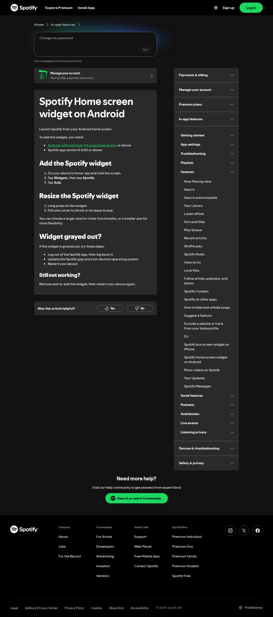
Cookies (96, 608)
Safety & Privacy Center (41, 608)
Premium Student (185, 566)
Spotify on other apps (200, 299)
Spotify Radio (194, 254)
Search (189, 189)
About (63, 536)
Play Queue (193, 230)
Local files (191, 270)
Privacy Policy (74, 608)
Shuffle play (193, 246)
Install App (86, 7)
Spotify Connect (196, 291)
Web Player (143, 546)
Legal (14, 608)
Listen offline (194, 213)
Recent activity (195, 238)
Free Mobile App (147, 556)
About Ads (116, 608)
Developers (105, 546)
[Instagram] (230, 530)
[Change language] (216, 7)
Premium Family (184, 556)
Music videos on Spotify (202, 370)
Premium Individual (187, 536)
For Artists (104, 536)
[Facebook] (258, 530)
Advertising (105, 556)
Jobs (62, 546)
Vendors (102, 575)
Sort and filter (194, 221)
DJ (186, 336)
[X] (244, 530)
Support (140, 536)
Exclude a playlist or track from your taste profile (203, 326)
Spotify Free (181, 575)
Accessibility (140, 608)
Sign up (228, 7)
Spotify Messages (197, 386)
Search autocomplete (200, 197)
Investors (103, 566)
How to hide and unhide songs (207, 307)
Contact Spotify (146, 566)
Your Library (193, 205)
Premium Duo (182, 546)
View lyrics (192, 262)
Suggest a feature (198, 315)
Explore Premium (59, 7)
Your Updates (194, 378)
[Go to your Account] (150, 75)
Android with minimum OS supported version (82, 145)
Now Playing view (197, 181)
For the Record (69, 556)
